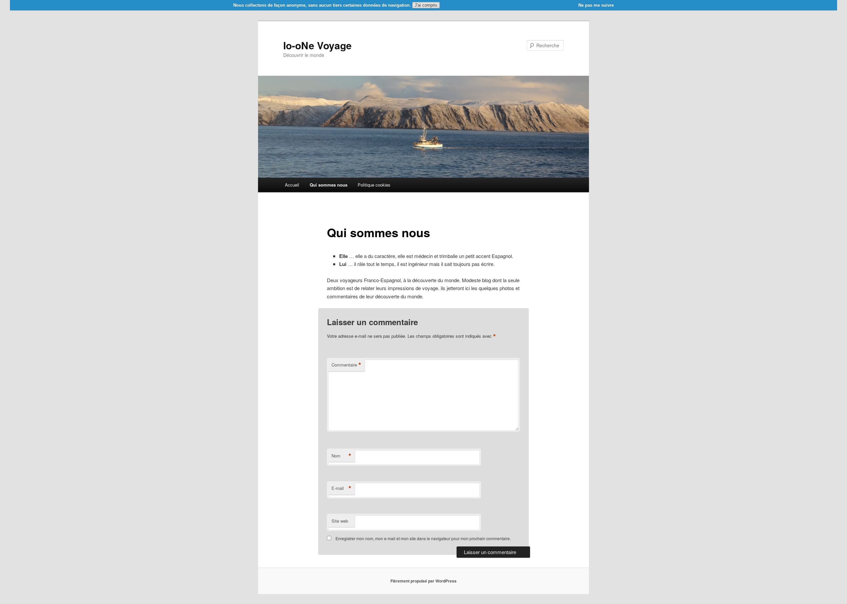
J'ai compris (426, 5)
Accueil (292, 185)
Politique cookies (374, 185)
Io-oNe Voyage (317, 45)
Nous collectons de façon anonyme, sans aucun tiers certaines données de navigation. (322, 5)
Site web (340, 521)
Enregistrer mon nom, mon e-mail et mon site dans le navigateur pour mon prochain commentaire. (423, 538)
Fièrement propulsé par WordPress (423, 581)
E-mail (341, 488)
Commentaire (346, 365)
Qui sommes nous (328, 185)
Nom (341, 456)
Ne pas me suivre (596, 5)
